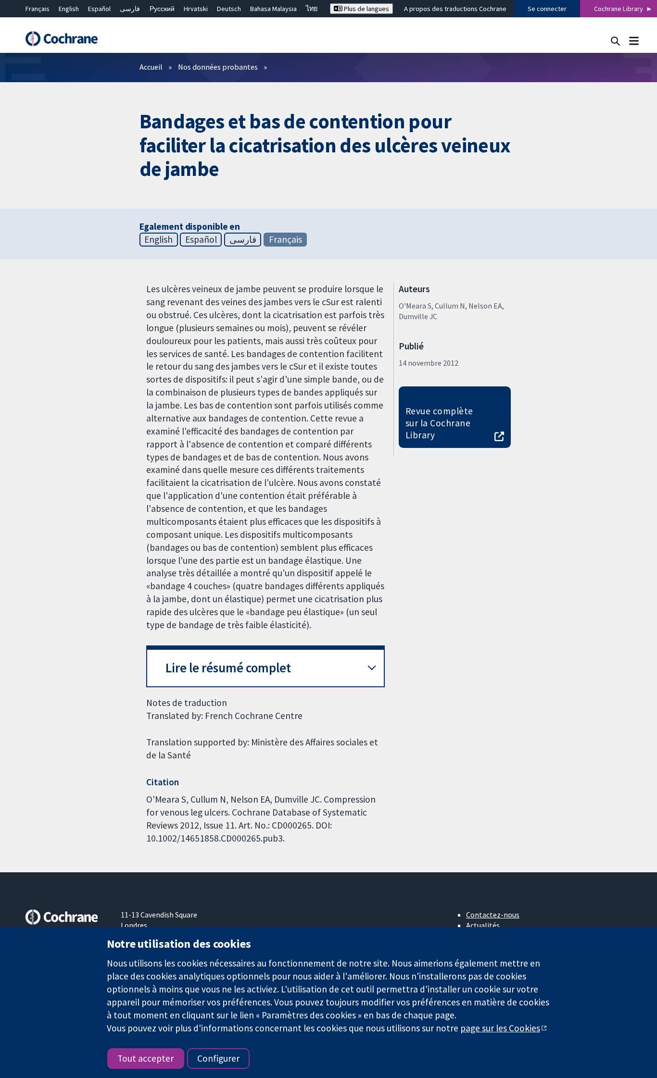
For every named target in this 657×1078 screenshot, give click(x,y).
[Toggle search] (615, 40)
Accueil (151, 67)
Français (37, 8)
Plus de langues (365, 8)
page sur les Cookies (500, 1028)
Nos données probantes (218, 67)
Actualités (483, 925)
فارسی (130, 8)
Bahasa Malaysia (273, 8)
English (69, 8)
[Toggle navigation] (633, 40)
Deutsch (229, 8)
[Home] (66, 38)
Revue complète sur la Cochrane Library (439, 423)
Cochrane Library (618, 8)
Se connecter (547, 8)
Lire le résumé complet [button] (228, 668)
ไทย (311, 8)
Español (99, 8)
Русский (162, 8)
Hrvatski (196, 8)
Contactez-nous (492, 914)
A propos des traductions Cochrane (455, 8)
